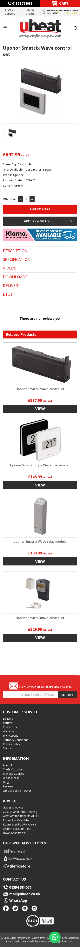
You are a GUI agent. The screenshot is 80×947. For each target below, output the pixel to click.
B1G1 (8, 294)
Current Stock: (14, 185)
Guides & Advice (13, 807)
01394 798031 (22, 3)
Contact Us (10, 727)
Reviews (8, 786)
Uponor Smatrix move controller (40, 618)
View (40, 408)
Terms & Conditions (15, 740)
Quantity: (9, 198)
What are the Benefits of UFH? (22, 816)
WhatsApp (17, 900)
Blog (6, 782)
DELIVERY (11, 285)
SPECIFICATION (16, 259)
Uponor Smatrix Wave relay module (40, 541)
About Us (9, 765)
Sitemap (8, 748)
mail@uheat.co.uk (24, 894)
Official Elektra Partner (17, 790)
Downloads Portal (14, 833)
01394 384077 (20, 887)
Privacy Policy (11, 744)
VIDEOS (9, 268)
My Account (10, 735)
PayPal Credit (30, 11)
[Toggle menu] (5, 27)
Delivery (8, 718)
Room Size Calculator (16, 820)
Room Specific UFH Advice (19, 824)
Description (15, 250)
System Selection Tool (17, 829)
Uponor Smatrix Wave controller (40, 389)
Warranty (8, 731)
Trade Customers (14, 769)
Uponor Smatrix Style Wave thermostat (40, 465)
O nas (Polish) (11, 778)
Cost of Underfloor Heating (20, 812)
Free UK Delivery (10, 11)
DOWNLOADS (15, 277)
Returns (8, 723)
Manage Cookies (13, 773)
